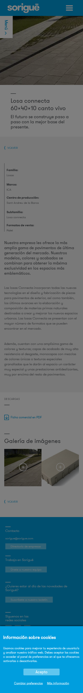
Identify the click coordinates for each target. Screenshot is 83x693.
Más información (58, 683)
